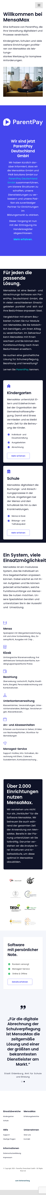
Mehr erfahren (23, 239)
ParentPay (22, 369)
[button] (21, 1081)
